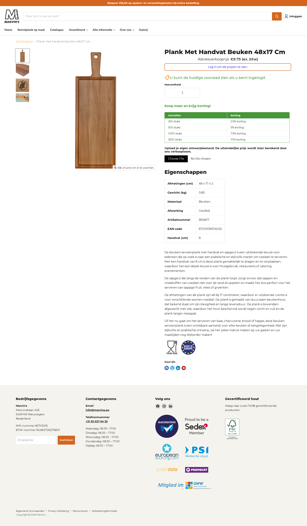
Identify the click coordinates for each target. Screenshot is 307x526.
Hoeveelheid (173, 84)
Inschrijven (66, 440)
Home (8, 30)
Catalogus (57, 30)
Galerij (143, 30)
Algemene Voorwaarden (30, 510)
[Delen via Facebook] (167, 368)
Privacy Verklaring (58, 510)
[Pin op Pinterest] (184, 368)
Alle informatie (103, 30)
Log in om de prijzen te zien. (228, 67)
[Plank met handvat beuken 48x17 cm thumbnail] (22, 56)
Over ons (126, 30)
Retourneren (80, 510)
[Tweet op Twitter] (172, 368)
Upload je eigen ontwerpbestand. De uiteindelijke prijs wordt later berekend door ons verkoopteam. (226, 150)
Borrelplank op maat (31, 30)
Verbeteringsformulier (104, 510)
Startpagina (24, 41)
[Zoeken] (277, 16)
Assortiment (77, 30)
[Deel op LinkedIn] (178, 368)
